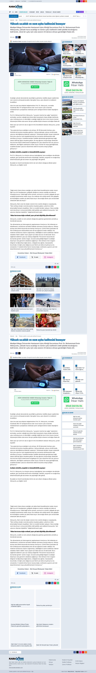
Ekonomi (32, 12)
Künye (12, 1)
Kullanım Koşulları (67, 660)
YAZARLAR (14, 652)
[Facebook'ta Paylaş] (16, 37)
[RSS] (86, 1)
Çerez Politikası (66, 664)
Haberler (12, 20)
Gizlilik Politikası (66, 662)
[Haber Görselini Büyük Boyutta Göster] (35, 57)
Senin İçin (81, 11)
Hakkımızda (52, 660)
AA (17, 74)
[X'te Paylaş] (19, 37)
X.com (36, 257)
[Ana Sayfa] (12, 12)
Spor (37, 12)
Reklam (18, 1)
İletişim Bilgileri (79, 663)
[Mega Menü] (10, 12)
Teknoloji (48, 12)
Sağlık (42, 12)
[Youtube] (84, 1)
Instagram (50, 257)
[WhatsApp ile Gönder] (58, 267)
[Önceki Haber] (83, 16)
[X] (79, 1)
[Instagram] (82, 1)
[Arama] (86, 12)
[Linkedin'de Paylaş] (52, 267)
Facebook (22, 257)
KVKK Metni (79, 661)
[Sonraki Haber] (85, 16)
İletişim (24, 1)
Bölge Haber (56, 12)
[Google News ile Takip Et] (55, 74)
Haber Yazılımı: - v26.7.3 (74, 671)
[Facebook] (77, 1)
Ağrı (16, 12)
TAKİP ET (36, 86)
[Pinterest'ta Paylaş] (55, 267)
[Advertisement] (35, 178)
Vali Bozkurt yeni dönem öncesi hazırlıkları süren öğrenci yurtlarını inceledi (40, 16)
